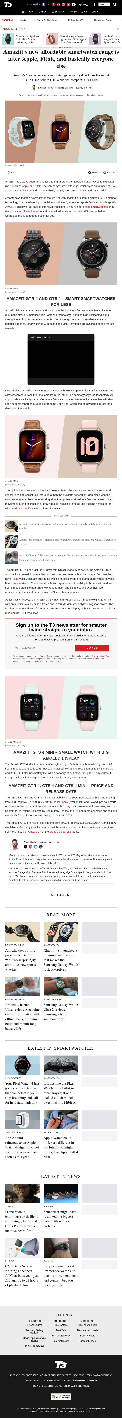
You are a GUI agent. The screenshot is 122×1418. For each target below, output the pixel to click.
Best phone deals (87, 1325)
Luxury (73, 12)
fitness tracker (31, 211)
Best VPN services (34, 1345)
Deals (23, 20)
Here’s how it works (94, 95)
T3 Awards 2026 (75, 20)
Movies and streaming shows (34, 1339)
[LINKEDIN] (36, 847)
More (95, 12)
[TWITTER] (26, 847)
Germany (62, 802)
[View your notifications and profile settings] (94, 4)
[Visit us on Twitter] (48, 4)
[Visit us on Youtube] (58, 4)
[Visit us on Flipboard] (69, 4)
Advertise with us (74, 1380)
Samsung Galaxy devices (34, 1331)
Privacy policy (33, 1380)
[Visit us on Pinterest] (53, 4)
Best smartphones (61, 1335)
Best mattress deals (87, 1330)
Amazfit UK (34, 831)
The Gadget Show (102, 20)
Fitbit (88, 211)
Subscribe (103, 4)
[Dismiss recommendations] (118, 29)
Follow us (95, 173)
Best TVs (61, 1330)
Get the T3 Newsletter (46, 20)
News (88, 88)
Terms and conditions (99, 1375)
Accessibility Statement (24, 1375)
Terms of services (48, 656)
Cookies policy (53, 1380)
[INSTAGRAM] (31, 847)
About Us (79, 1375)
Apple (25, 186)
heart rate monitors (22, 508)
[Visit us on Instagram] (63, 4)
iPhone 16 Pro (34, 1325)
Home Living (57, 12)
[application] (61, 359)
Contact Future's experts (55, 1375)
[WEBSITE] (41, 847)
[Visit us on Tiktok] (74, 4)
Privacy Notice (98, 656)
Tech (31, 12)
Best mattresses (61, 1341)
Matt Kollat (47, 87)
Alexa (15, 578)
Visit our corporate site (95, 1409)
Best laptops (61, 1325)
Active (42, 12)
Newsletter (111, 173)
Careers (92, 1380)
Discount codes (87, 1341)
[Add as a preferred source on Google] (61, 1396)
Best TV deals (87, 1335)
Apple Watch (76, 211)
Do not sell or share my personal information (61, 1386)
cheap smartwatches (95, 206)
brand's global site (60, 831)
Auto (84, 12)
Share (12, 173)
